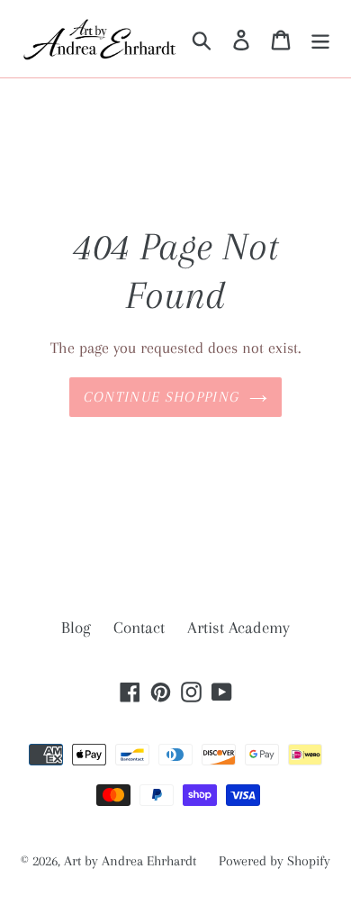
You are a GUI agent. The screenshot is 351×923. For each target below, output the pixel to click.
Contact (139, 628)
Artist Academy (238, 628)
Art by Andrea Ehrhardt (130, 861)
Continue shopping (161, 396)
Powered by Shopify (274, 861)
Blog (76, 628)
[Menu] (320, 39)
